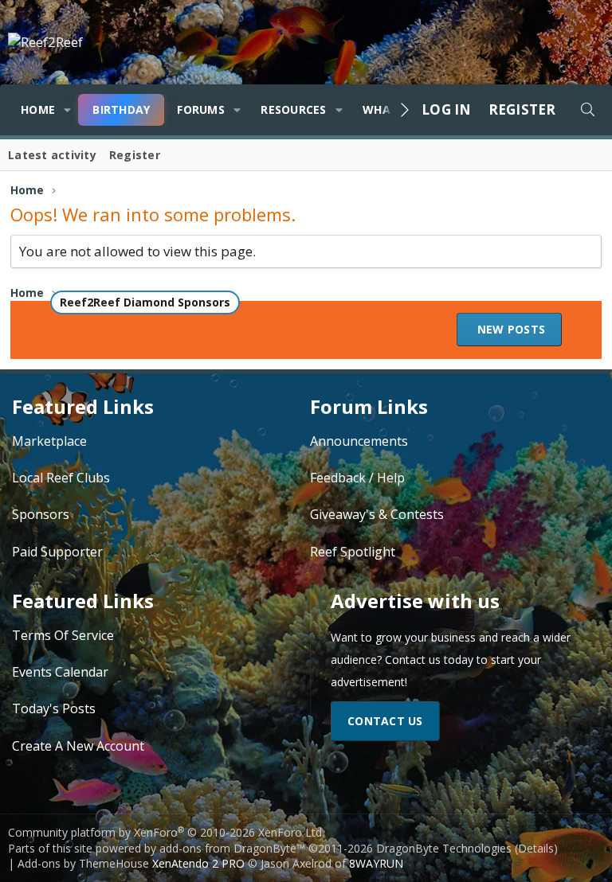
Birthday (121, 109)
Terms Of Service (63, 635)
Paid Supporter (57, 551)
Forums (201, 109)
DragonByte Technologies (444, 848)
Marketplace (49, 441)
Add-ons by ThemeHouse (83, 863)
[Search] (587, 109)
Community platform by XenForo (166, 832)
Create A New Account (78, 746)
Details (536, 848)
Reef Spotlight (352, 551)
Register (134, 154)
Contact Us (385, 720)
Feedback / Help (357, 477)
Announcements (359, 441)
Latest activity (52, 154)
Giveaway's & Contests (377, 514)
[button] (67, 110)
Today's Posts (54, 708)
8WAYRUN (376, 863)
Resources (293, 109)
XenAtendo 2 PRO (198, 863)
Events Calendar (60, 672)
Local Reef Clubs (61, 477)
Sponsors (40, 514)
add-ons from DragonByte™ (232, 848)
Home (38, 109)
